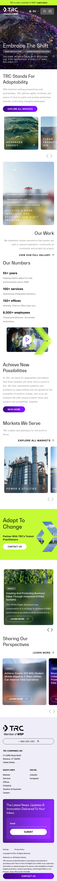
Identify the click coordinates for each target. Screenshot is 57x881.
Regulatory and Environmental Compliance (23, 205)
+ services (13, 289)
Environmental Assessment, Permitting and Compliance (28, 194)
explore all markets (34, 440)
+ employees (16, 312)
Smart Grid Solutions (13, 51)
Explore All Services (20, 109)
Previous (47, 156)
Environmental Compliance (17, 200)
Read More (14, 409)
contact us (28, 876)
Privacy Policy (19, 849)
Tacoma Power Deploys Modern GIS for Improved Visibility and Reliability (25, 59)
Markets (6, 775)
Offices (6, 782)
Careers (6, 793)
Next (51, 156)
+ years (10, 273)
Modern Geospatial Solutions (38, 51)
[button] (32, 11)
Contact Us (15, 546)
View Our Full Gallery (35, 255)
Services (6, 778)
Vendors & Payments (12, 789)
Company (7, 785)
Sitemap (6, 849)
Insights (11, 588)
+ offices (12, 300)
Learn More (17, 619)
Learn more (42, 2)
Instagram (34, 778)
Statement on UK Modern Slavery (14, 857)
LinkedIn (33, 775)
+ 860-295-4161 (26, 741)
